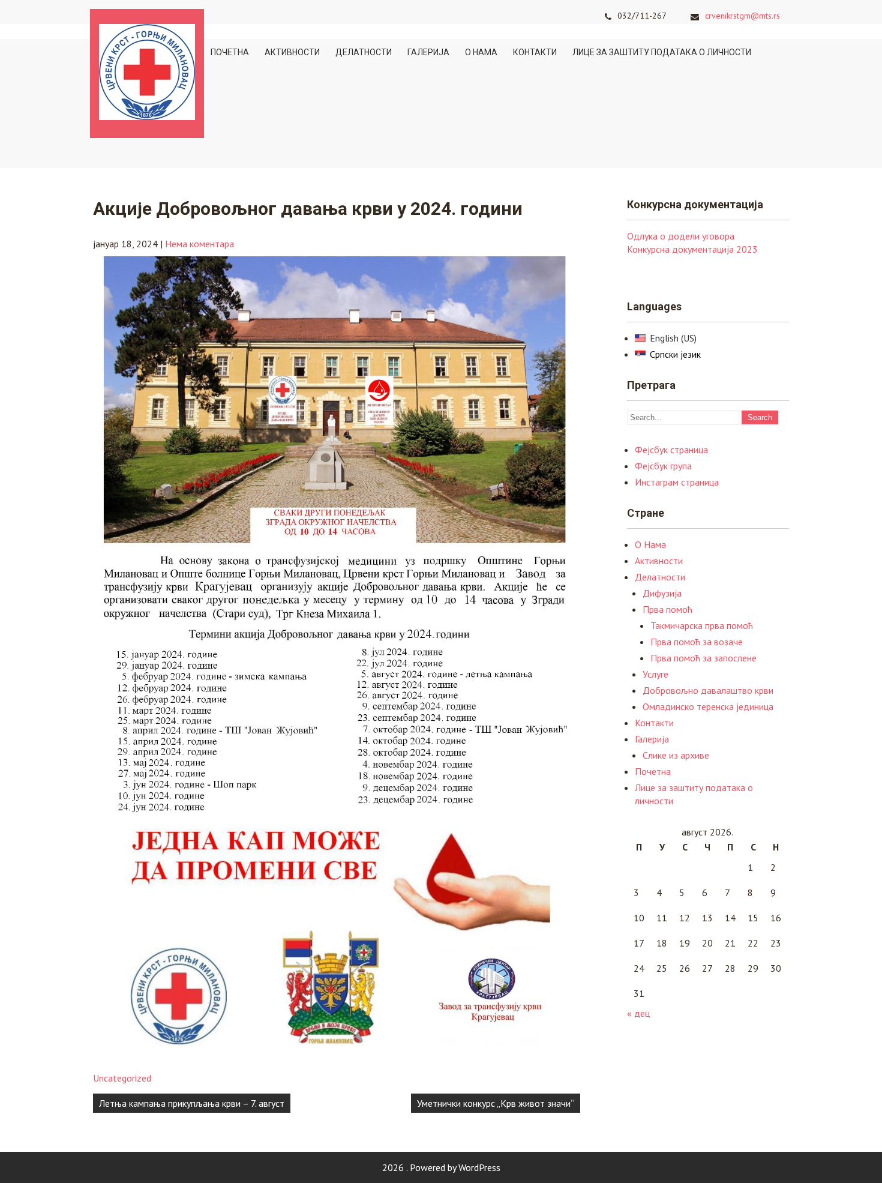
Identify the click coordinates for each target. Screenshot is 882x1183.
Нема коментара (199, 244)
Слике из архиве (676, 755)
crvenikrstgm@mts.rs (742, 15)
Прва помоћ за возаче (696, 642)
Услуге (655, 674)
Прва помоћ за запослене (703, 658)
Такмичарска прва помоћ (701, 625)
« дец (638, 1013)
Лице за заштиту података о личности (661, 52)
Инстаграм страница (677, 482)
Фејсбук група (663, 466)
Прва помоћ (667, 609)
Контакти (535, 52)
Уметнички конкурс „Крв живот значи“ (495, 1103)
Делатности (363, 52)
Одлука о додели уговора (680, 236)
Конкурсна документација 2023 (692, 249)
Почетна (230, 52)
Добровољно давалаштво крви (708, 690)
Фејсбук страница (671, 450)
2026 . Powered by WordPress (441, 1167)
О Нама (481, 52)
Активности (292, 52)
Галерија (428, 52)
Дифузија (662, 593)
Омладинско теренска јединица (708, 706)
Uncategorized (122, 1078)
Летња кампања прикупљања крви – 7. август (191, 1103)
